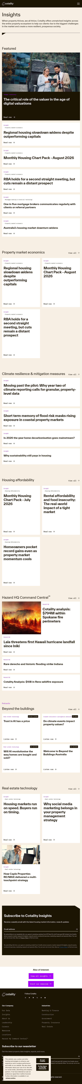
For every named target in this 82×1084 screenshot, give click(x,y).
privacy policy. (11, 1078)
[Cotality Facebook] (29, 997)
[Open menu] (78, 3)
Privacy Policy (24, 938)
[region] (27, 1068)
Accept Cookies (42, 1060)
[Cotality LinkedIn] (33, 997)
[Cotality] (8, 3)
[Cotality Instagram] (25, 997)
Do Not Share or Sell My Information (42, 1067)
